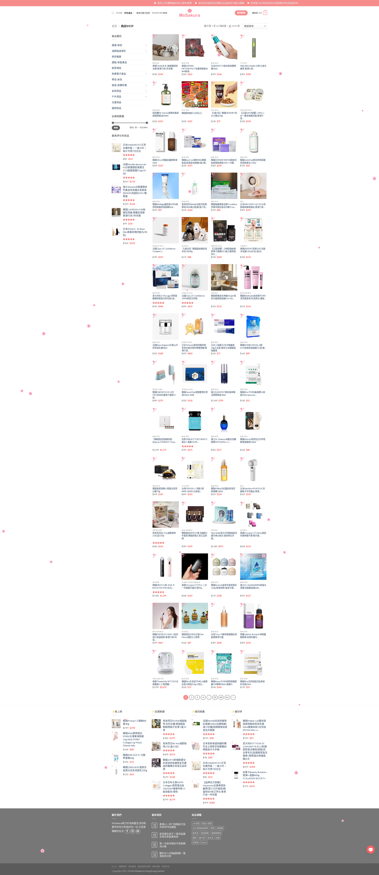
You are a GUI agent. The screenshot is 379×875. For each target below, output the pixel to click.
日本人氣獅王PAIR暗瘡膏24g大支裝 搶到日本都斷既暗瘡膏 (223, 348)
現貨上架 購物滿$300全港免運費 (124, 2)
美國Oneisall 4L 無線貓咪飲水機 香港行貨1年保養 (165, 67)
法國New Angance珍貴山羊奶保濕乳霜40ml (165, 346)
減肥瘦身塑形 (119, 50)
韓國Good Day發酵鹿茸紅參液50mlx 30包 (195, 393)
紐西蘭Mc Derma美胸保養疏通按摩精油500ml (165, 114)
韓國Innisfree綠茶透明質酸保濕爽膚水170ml (252, 161)
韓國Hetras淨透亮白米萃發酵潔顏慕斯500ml (252, 440)
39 (215, 697)
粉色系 (195, 833)
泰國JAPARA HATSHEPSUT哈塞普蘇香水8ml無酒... (195, 69)
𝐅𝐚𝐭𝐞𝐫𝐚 (204, 842)
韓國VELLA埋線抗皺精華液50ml (164, 161)
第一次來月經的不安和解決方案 (172, 845)
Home (119, 13)
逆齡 (218, 838)
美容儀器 (116, 56)
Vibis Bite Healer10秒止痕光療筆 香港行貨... (253, 67)
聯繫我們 (122, 866)
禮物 (213, 828)
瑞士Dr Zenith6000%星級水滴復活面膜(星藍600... (253, 586)
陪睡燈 (195, 842)
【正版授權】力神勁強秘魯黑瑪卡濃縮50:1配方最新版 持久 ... (223, 251)
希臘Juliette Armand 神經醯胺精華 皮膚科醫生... (253, 635)
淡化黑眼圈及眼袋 (200, 828)
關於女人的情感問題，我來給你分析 (172, 854)
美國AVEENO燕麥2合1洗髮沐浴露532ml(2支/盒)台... (252, 250)
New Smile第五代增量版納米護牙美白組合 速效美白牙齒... (224, 536)
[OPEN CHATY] (371, 850)
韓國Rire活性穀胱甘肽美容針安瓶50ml (252, 682)
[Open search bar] (113, 13)
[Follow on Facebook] (127, 831)
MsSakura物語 (159, 13)
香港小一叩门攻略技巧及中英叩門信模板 (172, 825)
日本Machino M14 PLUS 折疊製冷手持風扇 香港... (252, 490)
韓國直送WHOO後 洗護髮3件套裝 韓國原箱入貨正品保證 (194, 536)
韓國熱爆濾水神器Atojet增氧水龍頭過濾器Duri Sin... (223, 297)
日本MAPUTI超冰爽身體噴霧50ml (223, 67)
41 (227, 697)
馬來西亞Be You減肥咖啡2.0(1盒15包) (164, 534)
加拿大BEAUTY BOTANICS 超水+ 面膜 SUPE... (194, 440)
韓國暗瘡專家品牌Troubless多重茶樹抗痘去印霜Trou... (224, 205)
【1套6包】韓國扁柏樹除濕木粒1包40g (194, 250)
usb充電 (196, 823)
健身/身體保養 (119, 85)
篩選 (116, 128)
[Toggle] (146, 45)
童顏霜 (220, 828)
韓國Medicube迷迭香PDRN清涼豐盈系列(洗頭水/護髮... (253, 297)
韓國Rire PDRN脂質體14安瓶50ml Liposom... (252, 393)
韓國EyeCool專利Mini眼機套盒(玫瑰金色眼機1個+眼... (194, 161)
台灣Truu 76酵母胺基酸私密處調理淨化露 (224, 635)
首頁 (114, 26)
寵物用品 (116, 108)
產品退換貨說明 (144, 866)
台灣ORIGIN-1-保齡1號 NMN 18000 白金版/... (193, 490)
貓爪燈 (202, 838)
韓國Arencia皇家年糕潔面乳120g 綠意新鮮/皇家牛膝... (224, 586)
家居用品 (116, 90)
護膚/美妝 (117, 45)
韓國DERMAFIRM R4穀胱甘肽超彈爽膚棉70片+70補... (224, 161)
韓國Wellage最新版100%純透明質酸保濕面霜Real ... (165, 205)
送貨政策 (132, 866)
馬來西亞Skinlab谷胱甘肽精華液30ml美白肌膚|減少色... (194, 205)
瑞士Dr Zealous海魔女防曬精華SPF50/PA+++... (223, 440)
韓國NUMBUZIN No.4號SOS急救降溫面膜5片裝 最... (253, 346)
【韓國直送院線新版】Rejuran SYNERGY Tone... (164, 440)
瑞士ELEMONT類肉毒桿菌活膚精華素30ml (223, 393)
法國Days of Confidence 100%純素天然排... (193, 297)
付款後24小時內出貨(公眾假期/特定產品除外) (224, 2)
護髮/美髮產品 (119, 62)
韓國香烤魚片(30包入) (192, 113)
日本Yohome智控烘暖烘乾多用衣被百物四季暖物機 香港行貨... (194, 348)
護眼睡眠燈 (216, 833)
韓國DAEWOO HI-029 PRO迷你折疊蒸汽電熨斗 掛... (164, 395)
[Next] (233, 697)
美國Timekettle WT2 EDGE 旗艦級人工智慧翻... (165, 682)
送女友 (210, 838)
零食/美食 (117, 79)
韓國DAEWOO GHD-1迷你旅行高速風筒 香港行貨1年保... (165, 637)
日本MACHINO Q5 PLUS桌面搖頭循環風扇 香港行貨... (253, 205)
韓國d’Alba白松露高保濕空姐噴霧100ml (223, 490)
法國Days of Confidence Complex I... (163, 250)
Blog (114, 866)
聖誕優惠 (205, 833)
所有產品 (128, 13)
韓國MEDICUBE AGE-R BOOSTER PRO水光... (163, 586)
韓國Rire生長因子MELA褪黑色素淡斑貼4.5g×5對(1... (195, 682)
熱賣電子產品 (119, 73)
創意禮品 (116, 67)
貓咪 (194, 838)
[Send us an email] (137, 831)
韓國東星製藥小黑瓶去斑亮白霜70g (164, 490)
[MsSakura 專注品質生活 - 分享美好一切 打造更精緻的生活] (189, 13)
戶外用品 (116, 96)
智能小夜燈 (207, 823)
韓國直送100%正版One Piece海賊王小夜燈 (193, 635)
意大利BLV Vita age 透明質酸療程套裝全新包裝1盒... (164, 297)
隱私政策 (156, 866)
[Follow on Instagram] (132, 831)
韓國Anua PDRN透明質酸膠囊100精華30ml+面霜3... (224, 682)
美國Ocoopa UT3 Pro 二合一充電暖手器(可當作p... (194, 586)
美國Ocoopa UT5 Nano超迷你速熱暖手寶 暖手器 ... (253, 534)
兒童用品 (116, 102)
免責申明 (165, 866)
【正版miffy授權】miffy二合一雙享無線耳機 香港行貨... (252, 116)
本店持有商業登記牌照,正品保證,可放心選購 (171, 2)
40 (221, 697)
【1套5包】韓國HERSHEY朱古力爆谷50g (224, 114)
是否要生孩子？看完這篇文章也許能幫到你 (172, 835)
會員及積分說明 (143, 13)
